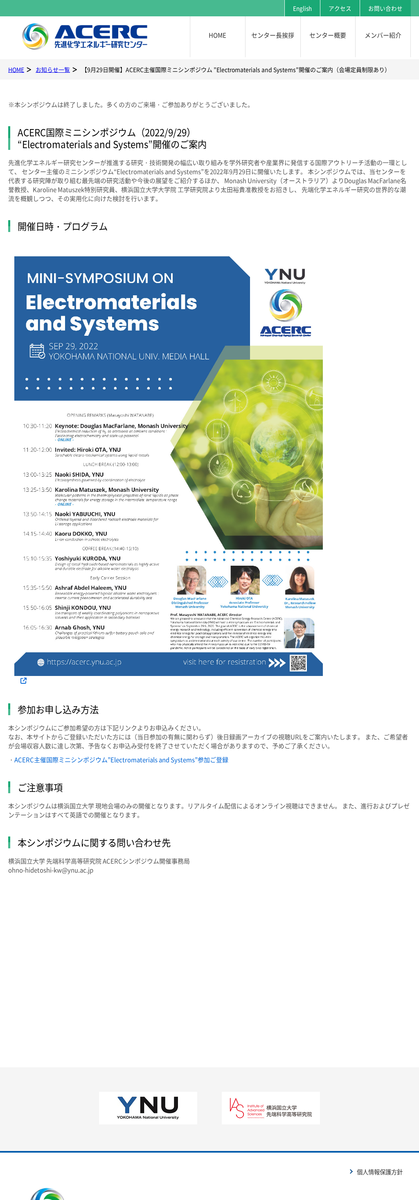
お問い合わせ (385, 8)
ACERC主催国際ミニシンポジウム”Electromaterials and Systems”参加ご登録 (121, 759)
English (302, 8)
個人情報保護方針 (380, 1172)
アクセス (340, 8)
